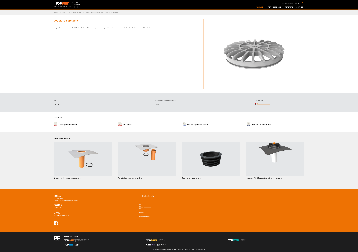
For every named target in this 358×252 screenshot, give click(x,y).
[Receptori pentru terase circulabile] (147, 159)
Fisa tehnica (127, 124)
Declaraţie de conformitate (68, 124)
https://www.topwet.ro (164, 249)
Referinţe (289, 7)
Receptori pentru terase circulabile (130, 178)
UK (76, 7)
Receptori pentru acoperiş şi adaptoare (67, 178)
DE (64, 7)
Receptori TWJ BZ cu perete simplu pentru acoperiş (264, 178)
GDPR (297, 3)
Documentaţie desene (263, 104)
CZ (55, 7)
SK (58, 7)
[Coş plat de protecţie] (254, 54)
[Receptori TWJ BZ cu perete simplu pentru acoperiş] (275, 159)
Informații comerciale (145, 205)
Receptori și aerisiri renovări (191, 178)
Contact (299, 7)
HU (73, 7)
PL (66, 7)
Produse (259, 7)
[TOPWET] (68, 3)
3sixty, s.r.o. (188, 249)
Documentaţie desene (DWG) (197, 124)
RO (70, 7)
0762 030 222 (58, 208)
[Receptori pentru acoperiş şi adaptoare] (83, 159)
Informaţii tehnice (274, 7)
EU (61, 7)
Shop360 (202, 249)
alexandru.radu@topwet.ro (61, 215)
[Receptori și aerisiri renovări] (211, 159)
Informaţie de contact (145, 207)
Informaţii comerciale (287, 3)
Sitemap (174, 249)
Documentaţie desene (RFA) (261, 124)
